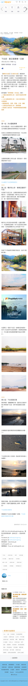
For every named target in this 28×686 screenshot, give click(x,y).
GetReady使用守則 (19, 672)
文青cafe (11, 642)
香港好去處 (4, 664)
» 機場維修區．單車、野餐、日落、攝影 (13, 103)
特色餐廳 (15, 647)
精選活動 (21, 647)
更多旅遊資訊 (24, 669)
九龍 (8, 634)
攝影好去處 (6, 74)
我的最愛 (6, 672)
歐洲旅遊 (14, 644)
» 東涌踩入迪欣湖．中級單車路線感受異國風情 (13, 109)
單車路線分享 (18, 566)
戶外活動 (11, 32)
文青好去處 (10, 555)
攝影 (16, 639)
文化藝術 (5, 642)
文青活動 (18, 558)
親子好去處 (5, 649)
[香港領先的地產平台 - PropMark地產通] (14, 319)
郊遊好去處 (19, 562)
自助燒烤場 (24, 667)
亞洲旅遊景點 (19, 634)
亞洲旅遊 (12, 634)
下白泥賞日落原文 (6, 510)
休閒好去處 (12, 562)
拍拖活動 (21, 555)
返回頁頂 (14, 658)
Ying (14, 62)
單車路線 (11, 566)
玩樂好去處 (10, 667)
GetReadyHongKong (15, 537)
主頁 (1, 32)
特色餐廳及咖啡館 (5, 669)
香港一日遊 (4, 562)
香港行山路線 (21, 652)
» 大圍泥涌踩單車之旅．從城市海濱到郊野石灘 (13, 96)
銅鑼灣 (4, 652)
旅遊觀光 (9, 644)
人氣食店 (5, 636)
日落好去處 (14, 74)
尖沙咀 (17, 636)
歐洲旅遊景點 (21, 644)
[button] (26, 9)
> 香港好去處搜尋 (8, 631)
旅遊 (4, 644)
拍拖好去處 (5, 639)
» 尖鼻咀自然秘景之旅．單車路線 (11, 105)
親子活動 (12, 649)
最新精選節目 (11, 664)
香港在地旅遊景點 (12, 652)
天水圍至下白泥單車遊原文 (9, 182)
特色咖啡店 (9, 647)
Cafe (4, 634)
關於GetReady (14, 674)
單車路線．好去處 (18, 32)
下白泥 (3, 555)
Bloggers (12, 672)
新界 (16, 555)
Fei (13, 592)
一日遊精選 (4, 566)
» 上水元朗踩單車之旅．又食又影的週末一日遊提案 (13, 100)
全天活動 (4, 558)
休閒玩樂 (6, 32)
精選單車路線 (17, 667)
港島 (4, 647)
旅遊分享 (18, 669)
